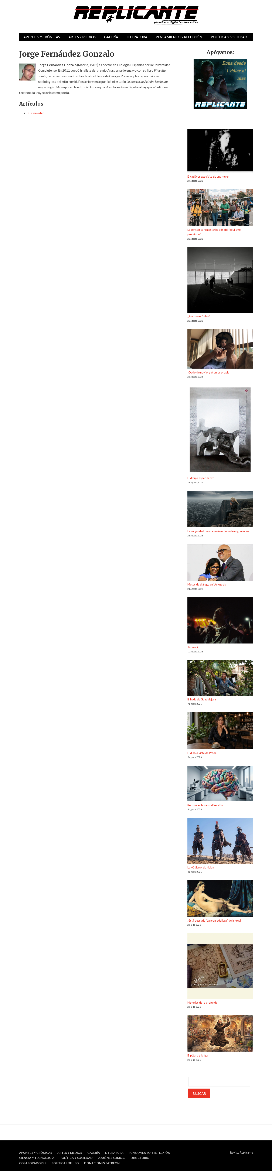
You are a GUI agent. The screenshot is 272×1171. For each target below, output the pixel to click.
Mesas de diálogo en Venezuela (206, 584)
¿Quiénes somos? (111, 1158)
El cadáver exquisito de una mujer (208, 176)
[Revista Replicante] (136, 15)
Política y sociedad (229, 37)
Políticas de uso (65, 1163)
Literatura (137, 37)
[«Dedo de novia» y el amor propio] (220, 349)
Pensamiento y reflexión (179, 37)
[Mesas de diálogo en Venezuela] (220, 563)
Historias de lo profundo (202, 1002)
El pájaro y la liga (197, 1055)
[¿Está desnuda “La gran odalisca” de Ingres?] (220, 899)
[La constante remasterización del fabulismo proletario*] (220, 208)
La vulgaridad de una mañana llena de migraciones (218, 531)
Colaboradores (32, 1163)
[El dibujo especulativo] (220, 430)
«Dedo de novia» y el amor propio (208, 372)
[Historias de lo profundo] (220, 966)
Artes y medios (82, 37)
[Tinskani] (220, 621)
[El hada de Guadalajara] (220, 678)
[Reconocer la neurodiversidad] (220, 784)
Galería (111, 37)
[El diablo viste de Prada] (220, 731)
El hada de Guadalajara (201, 699)
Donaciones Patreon (102, 1163)
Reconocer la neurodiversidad (205, 805)
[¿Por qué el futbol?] (220, 280)
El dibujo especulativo (200, 478)
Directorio (140, 1158)
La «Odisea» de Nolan (200, 867)
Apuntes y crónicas (41, 37)
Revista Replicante (241, 1152)
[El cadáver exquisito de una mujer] (220, 151)
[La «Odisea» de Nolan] (220, 841)
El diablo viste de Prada (202, 753)
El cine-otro (36, 113)
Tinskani (192, 647)
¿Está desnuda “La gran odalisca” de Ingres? (214, 920)
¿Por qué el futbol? (199, 316)
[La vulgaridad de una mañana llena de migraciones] (220, 510)
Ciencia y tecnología (36, 1158)
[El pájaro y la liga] (220, 1034)
